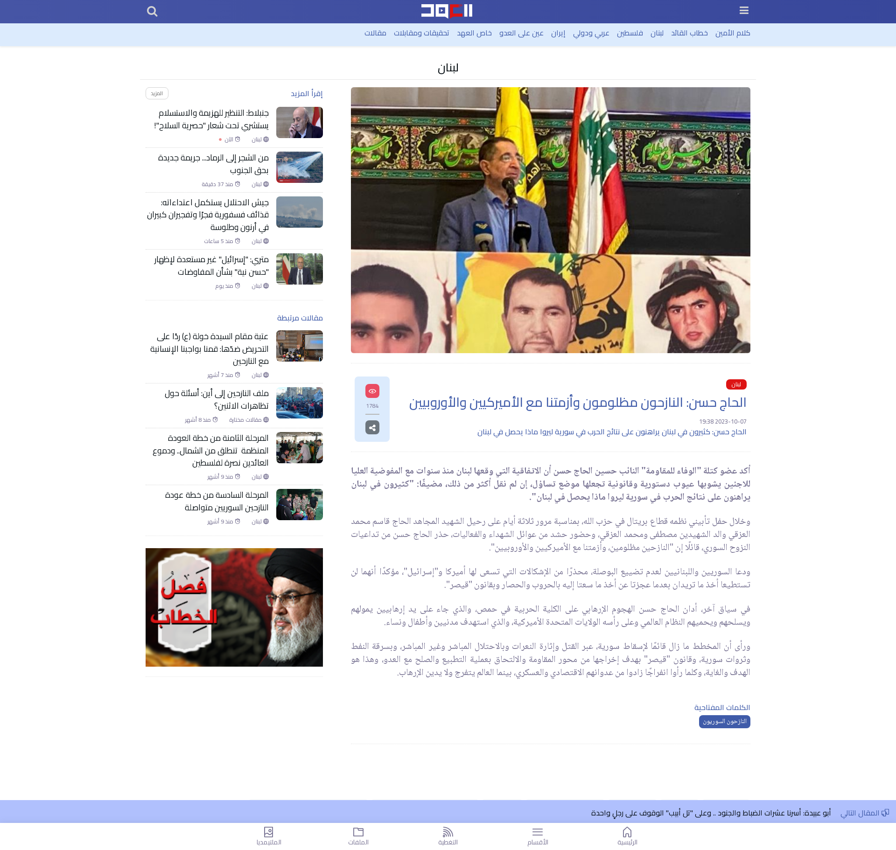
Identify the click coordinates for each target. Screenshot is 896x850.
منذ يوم (225, 286)
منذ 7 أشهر (221, 375)
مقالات (375, 32)
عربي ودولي (591, 32)
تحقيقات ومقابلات (421, 32)
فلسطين (630, 32)
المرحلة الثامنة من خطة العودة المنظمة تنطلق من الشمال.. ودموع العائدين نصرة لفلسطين (211, 450)
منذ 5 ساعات (219, 241)
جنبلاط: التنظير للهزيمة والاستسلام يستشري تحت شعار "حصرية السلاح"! (211, 119)
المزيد (157, 93)
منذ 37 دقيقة (218, 184)
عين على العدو (521, 32)
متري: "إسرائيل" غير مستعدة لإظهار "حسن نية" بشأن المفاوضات (211, 265)
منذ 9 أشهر (221, 477)
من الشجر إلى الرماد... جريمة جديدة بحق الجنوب (213, 164)
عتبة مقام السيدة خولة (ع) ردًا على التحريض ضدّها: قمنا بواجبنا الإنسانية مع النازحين (209, 348)
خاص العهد (474, 32)
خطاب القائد (689, 32)
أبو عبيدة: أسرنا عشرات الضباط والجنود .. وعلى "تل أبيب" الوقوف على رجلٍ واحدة (711, 813)
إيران (558, 32)
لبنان (657, 32)
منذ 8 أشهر (198, 420)
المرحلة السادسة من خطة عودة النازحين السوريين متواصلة (217, 501)
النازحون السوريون (725, 721)
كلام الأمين (732, 32)
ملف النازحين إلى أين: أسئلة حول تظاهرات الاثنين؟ (217, 399)
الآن (226, 139)
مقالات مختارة (246, 420)
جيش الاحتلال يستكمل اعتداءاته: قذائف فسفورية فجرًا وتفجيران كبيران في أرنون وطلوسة (208, 214)
